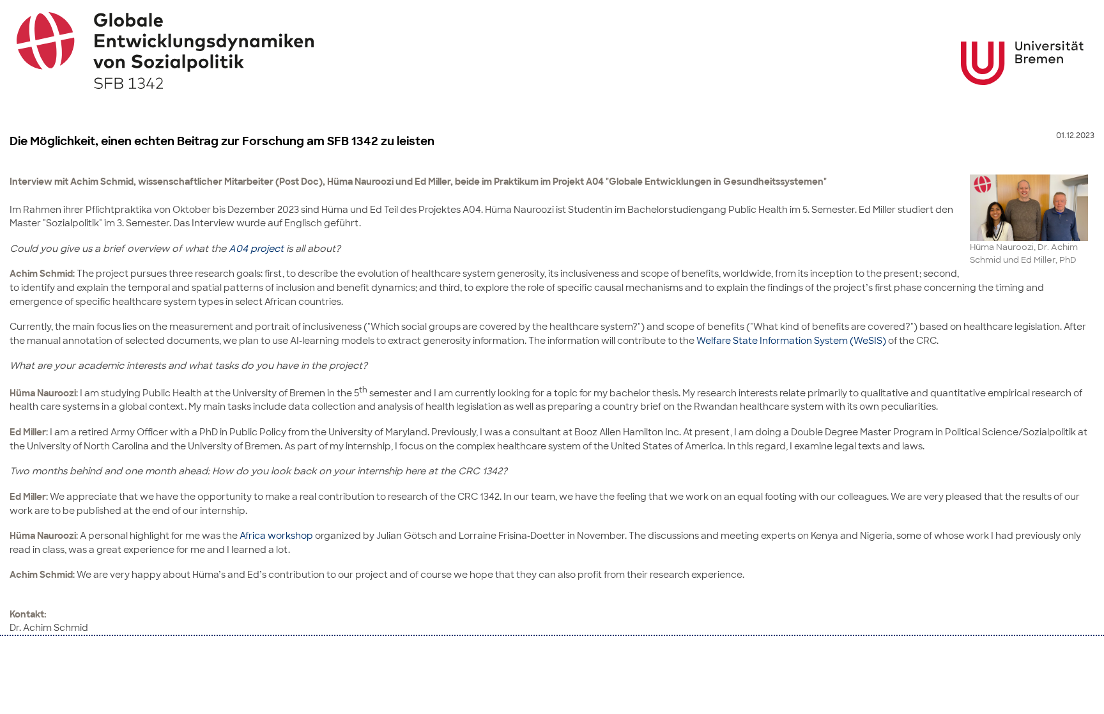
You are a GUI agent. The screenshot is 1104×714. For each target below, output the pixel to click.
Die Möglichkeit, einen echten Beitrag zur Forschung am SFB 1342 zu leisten (222, 141)
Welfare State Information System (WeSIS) (791, 340)
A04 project (256, 248)
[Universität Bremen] (1022, 63)
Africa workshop (276, 535)
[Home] (552, 50)
